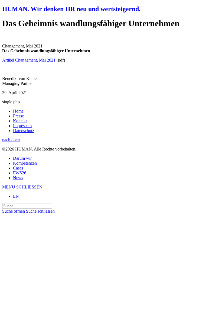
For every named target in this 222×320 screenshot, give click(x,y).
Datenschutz (23, 130)
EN (16, 196)
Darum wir (22, 158)
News (18, 177)
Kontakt (20, 121)
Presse (18, 116)
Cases (18, 168)
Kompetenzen (25, 163)
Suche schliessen (40, 211)
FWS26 (19, 173)
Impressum (22, 125)
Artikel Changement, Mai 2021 (29, 60)
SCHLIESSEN (29, 187)
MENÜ (8, 187)
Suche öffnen (13, 211)
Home (18, 111)
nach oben (11, 139)
